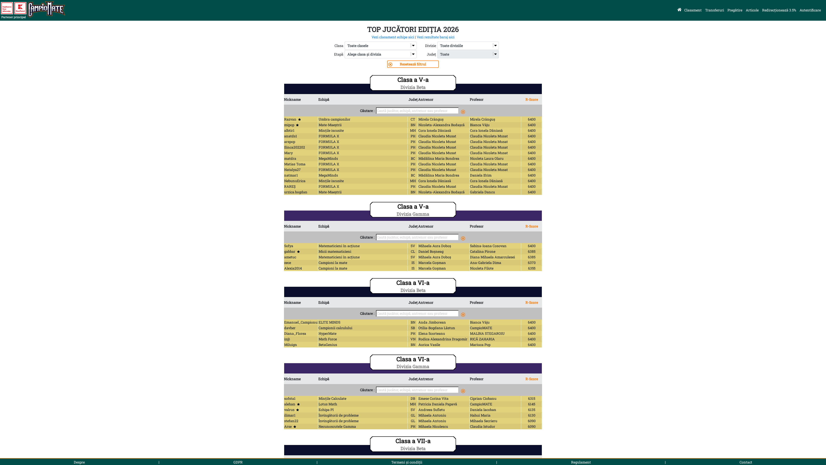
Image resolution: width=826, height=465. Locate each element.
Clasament (693, 10)
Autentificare (810, 10)
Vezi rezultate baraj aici (436, 37)
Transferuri (714, 10)
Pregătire (734, 10)
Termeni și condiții (406, 462)
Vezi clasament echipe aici (392, 37)
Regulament (581, 462)
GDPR (238, 462)
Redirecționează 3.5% (779, 10)
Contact (746, 462)
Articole (752, 10)
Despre (79, 462)
